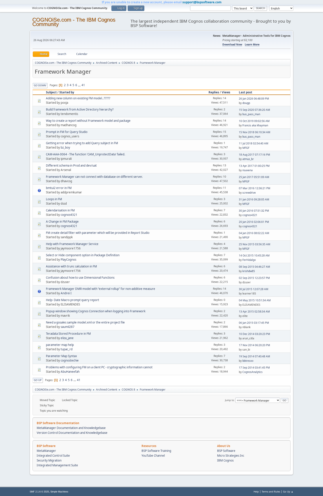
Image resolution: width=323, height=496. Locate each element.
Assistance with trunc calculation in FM (71, 266)
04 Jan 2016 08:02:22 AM (254, 233)
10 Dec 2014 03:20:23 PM (254, 334)
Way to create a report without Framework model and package (88, 121)
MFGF (245, 148)
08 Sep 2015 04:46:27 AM (254, 267)
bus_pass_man (251, 114)
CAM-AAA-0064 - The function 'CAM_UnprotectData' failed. (85, 154)
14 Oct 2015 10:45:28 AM (254, 255)
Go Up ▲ (288, 491)
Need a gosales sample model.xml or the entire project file (85, 322)
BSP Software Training (156, 451)
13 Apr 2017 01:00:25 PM (254, 166)
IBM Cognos (225, 460)
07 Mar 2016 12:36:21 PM (254, 188)
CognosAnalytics (252, 372)
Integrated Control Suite (53, 456)
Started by (66, 92)
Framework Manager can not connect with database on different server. (94, 177)
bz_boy (65, 147)
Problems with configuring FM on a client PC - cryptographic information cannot (99, 367)
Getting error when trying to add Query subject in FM (82, 143)
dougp (246, 103)
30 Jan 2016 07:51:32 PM (254, 211)
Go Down (40, 85)
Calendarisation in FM (60, 210)
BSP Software (226, 451)
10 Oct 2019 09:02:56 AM (254, 121)
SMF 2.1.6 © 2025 (39, 491)
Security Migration (49, 460)
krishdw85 (248, 271)
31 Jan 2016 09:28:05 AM (254, 199)
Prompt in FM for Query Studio (66, 132)
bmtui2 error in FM (59, 188)
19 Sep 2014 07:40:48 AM (254, 356)
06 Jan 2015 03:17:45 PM (254, 323)
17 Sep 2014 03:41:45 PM (254, 367)
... (79, 85)
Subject (51, 92)
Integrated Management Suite (57, 465)
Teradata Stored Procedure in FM (68, 334)
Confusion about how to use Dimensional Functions (80, 278)
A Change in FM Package (62, 221)
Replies (214, 92)
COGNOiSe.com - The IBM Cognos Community (73, 22)
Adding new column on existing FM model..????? (78, 98)
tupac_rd (67, 349)
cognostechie (70, 360)
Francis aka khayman (255, 125)
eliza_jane (67, 338)
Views (226, 92)
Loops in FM (54, 199)
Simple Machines (59, 491)
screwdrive (249, 192)
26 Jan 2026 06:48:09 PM (254, 98)
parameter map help (60, 345)
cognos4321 (69, 215)
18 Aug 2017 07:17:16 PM (254, 154)
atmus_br (248, 159)
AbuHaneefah (70, 372)
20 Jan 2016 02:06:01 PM (254, 222)
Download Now (232, 44)
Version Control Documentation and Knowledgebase (72, 433)
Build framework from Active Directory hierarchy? (80, 109)
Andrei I (66, 293)
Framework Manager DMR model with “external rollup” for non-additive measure (100, 289)
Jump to (229, 400)
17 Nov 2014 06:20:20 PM (254, 345)
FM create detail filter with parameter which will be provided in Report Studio (97, 233)
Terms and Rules (271, 491)
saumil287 (67, 327)
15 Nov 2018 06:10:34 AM (254, 132)
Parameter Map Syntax (61, 356)
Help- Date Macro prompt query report (72, 300)
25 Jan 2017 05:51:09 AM (254, 177)
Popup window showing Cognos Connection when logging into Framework (95, 311)
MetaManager (46, 451)
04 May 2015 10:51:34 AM (255, 300)
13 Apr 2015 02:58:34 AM (254, 311)
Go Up (38, 380)
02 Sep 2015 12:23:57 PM (254, 278)
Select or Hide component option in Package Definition (83, 255)
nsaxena (247, 170)
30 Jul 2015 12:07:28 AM (253, 289)
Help (256, 491)
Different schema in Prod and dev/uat (71, 165)
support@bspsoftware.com (201, 2)
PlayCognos (68, 260)
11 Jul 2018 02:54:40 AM (253, 143)
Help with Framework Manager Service (72, 244)
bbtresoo (247, 361)
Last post (245, 92)
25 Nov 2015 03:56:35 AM (254, 244)
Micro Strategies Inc (230, 456)
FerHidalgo (249, 260)
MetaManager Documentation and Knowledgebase (71, 428)
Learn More (252, 44)
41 (83, 85)
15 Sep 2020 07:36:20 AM (254, 110)
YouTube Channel (153, 456)
